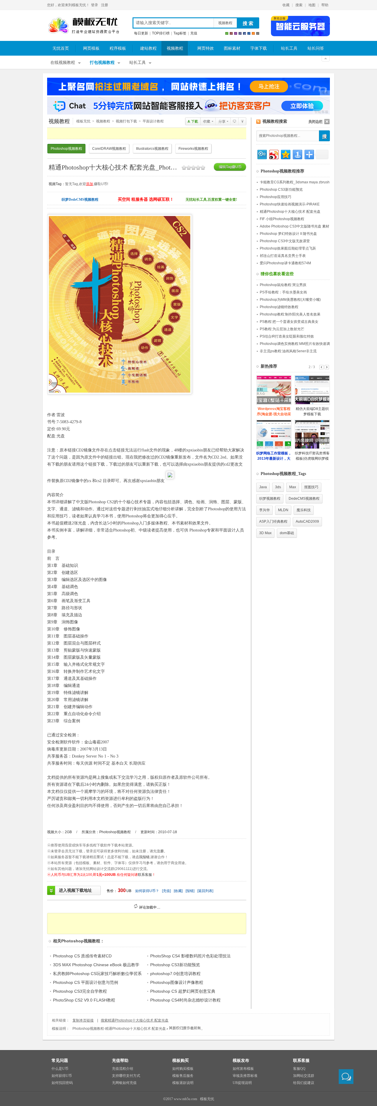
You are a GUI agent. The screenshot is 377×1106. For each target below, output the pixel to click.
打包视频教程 (102, 62)
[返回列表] (205, 891)
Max (292, 487)
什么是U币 (60, 1069)
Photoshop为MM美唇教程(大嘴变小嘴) (290, 300)
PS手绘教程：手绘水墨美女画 (283, 292)
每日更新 (141, 33)
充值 (193, 33)
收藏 (286, 5)
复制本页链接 (83, 1020)
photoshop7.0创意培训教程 (175, 973)
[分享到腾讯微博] (261, 153)
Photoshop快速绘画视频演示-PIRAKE (290, 204)
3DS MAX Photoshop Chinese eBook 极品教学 (96, 964)
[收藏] (178, 891)
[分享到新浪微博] (273, 153)
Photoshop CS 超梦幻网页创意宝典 (182, 991)
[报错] (190, 891)
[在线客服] (346, 1076)
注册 (104, 5)
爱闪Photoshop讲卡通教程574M (285, 263)
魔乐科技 (304, 510)
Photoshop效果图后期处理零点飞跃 (288, 248)
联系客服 (145, 875)
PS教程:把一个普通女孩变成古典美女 (289, 322)
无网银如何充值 (124, 1083)
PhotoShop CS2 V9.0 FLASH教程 (84, 1000)
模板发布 (241, 1060)
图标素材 (232, 48)
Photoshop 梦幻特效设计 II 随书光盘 (288, 234)
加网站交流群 (303, 1076)
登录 (94, 5)
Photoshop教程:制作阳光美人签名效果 (290, 314)
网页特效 (205, 48)
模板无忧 (83, 25)
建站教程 (148, 48)
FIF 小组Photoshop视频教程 (282, 219)
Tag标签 (179, 33)
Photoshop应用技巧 (275, 197)
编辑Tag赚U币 (230, 167)
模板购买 (180, 1060)
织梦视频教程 (269, 498)
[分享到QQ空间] (285, 153)
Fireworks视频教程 (193, 149)
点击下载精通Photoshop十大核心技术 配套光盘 (192, 121)
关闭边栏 (315, 121)
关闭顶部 (326, 59)
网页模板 (91, 48)
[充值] (166, 891)
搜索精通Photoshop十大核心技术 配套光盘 (134, 1020)
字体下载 (258, 48)
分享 (222, 121)
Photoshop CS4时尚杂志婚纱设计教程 (185, 1000)
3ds (278, 487)
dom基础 (287, 533)
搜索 (298, 5)
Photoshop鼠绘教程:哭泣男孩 (283, 285)
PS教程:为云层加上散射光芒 (282, 329)
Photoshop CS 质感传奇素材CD (82, 956)
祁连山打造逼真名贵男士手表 (283, 256)
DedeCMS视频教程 (304, 498)
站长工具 (289, 48)
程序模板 (118, 48)
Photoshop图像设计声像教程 (176, 982)
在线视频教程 (62, 62)
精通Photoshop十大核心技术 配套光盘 (290, 212)
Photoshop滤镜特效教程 (279, 307)
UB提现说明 (242, 1083)
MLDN (283, 510)
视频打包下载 (126, 121)
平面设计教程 (153, 121)
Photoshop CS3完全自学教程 (80, 991)
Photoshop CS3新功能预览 (175, 964)
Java (263, 487)
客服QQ (299, 1069)
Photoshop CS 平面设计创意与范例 (85, 982)
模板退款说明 (183, 1083)
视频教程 (225, 23)
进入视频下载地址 (75, 890)
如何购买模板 (183, 1069)
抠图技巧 (311, 487)
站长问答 (315, 48)
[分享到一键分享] (297, 153)
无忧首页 (60, 48)
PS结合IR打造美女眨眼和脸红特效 (287, 336)
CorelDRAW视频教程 (109, 149)
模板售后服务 (183, 1076)
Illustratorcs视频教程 (152, 149)
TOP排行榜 (161, 33)
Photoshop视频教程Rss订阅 (258, 121)
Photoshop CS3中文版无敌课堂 (285, 241)
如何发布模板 (243, 1069)
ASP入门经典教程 (273, 521)
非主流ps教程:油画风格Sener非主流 (288, 351)
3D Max (265, 533)
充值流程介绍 (122, 1069)
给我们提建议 (303, 1083)
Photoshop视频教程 (242, 121)
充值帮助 (120, 1060)
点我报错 (142, 857)
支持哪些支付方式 (126, 1076)
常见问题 (60, 1060)
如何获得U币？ (147, 891)
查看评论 (234, 121)
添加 (89, 184)
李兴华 (264, 510)
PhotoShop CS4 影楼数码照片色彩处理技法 (190, 956)
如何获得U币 (62, 1076)
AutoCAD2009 (307, 521)
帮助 (324, 5)
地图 (311, 5)
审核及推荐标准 (245, 1076)
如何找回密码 (62, 1083)
